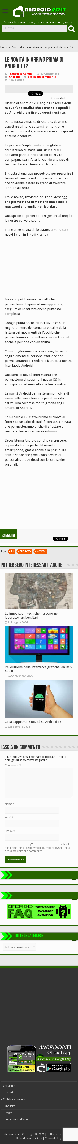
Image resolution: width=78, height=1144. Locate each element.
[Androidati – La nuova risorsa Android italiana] (39, 10)
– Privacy (6, 1112)
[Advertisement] (37, 268)
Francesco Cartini (20, 73)
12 (12, 551)
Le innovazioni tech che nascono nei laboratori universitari (31, 615)
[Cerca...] (71, 28)
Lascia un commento (42, 76)
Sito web (10, 831)
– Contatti (7, 1092)
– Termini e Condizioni (14, 1119)
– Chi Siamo (8, 1085)
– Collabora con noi (13, 1099)
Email (9, 817)
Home (4, 47)
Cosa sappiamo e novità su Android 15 (33, 722)
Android (17, 47)
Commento (13, 765)
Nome (10, 804)
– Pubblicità (8, 1106)
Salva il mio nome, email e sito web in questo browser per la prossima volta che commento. (37, 848)
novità (41, 551)
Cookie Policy (53, 1138)
